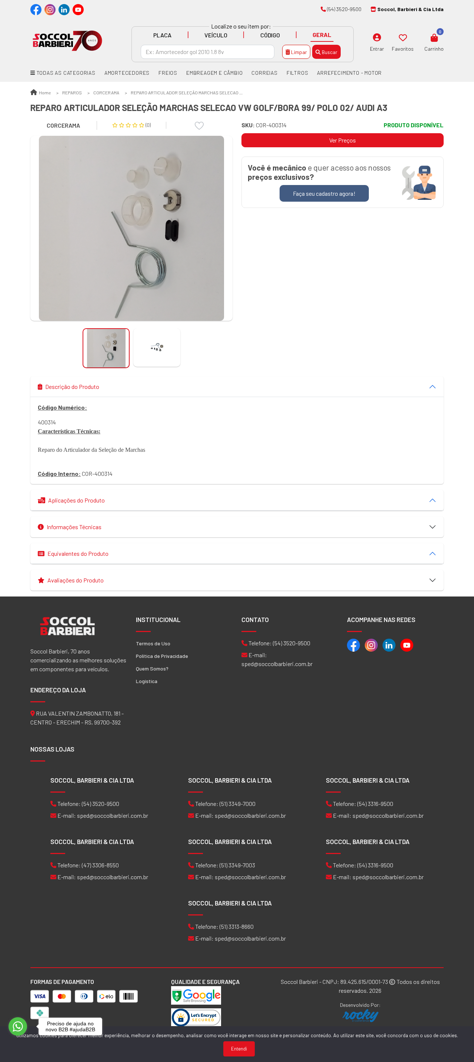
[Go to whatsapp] (18, 1026)
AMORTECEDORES (127, 73)
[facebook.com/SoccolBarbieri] (35, 9)
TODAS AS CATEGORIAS (65, 73)
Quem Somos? (152, 668)
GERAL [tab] (322, 34)
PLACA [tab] (162, 34)
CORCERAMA (106, 92)
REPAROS (72, 92)
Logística (146, 681)
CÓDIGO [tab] (270, 34)
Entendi (239, 1049)
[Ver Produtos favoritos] (402, 37)
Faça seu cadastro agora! (324, 193)
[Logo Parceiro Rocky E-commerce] (360, 1015)
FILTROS (297, 73)
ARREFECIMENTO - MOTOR (349, 73)
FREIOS (167, 73)
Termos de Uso (153, 643)
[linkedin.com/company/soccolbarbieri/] (64, 9)
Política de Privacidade (162, 656)
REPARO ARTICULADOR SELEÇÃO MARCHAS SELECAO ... (187, 92)
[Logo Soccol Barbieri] (67, 40)
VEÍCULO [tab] (215, 34)
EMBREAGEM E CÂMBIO (214, 73)
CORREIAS (264, 73)
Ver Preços (342, 140)
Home (44, 92)
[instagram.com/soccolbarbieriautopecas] (50, 9)
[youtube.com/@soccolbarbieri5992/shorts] (78, 9)
